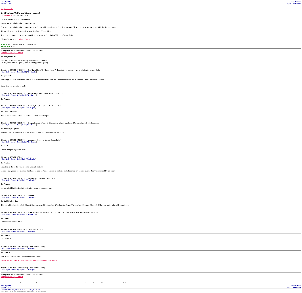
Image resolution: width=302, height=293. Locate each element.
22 (2, 93)
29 (2, 212)
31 (2, 247)
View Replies (31, 72)
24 (2, 123)
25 (2, 140)
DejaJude (31, 195)
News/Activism (296, 2)
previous (7, 53)
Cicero (30, 229)
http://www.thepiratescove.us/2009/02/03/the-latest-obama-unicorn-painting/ (29, 260)
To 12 (24, 95)
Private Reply (16, 72)
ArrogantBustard (34, 123)
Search (10, 4)
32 (2, 268)
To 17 (24, 125)
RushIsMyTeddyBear (35, 93)
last (21, 53)
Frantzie (31, 212)
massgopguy (32, 140)
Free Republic (6, 2)
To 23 (24, 214)
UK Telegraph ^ (6, 15)
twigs (29, 157)
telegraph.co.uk (24, 39)
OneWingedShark (34, 70)
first (2, 53)
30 (2, 229)
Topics (289, 4)
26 (2, 157)
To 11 (24, 72)
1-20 (13, 53)
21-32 (17, 53)
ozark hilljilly (32, 178)
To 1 (23, 108)
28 (2, 195)
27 (2, 178)
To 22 (24, 142)
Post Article (297, 4)
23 (2, 106)
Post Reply (6, 72)
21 (2, 70)
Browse (3, 4)
